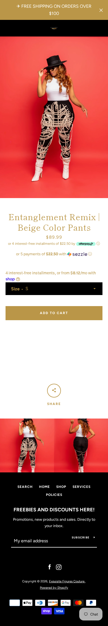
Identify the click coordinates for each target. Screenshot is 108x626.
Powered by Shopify (54, 588)
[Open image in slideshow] (54, 117)
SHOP (61, 487)
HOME (44, 487)
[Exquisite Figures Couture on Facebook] (49, 567)
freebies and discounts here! (54, 510)
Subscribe (80, 537)
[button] (54, 254)
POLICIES (54, 495)
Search (25, 487)
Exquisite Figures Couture (67, 581)
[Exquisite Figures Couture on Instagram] (58, 567)
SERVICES (82, 487)
